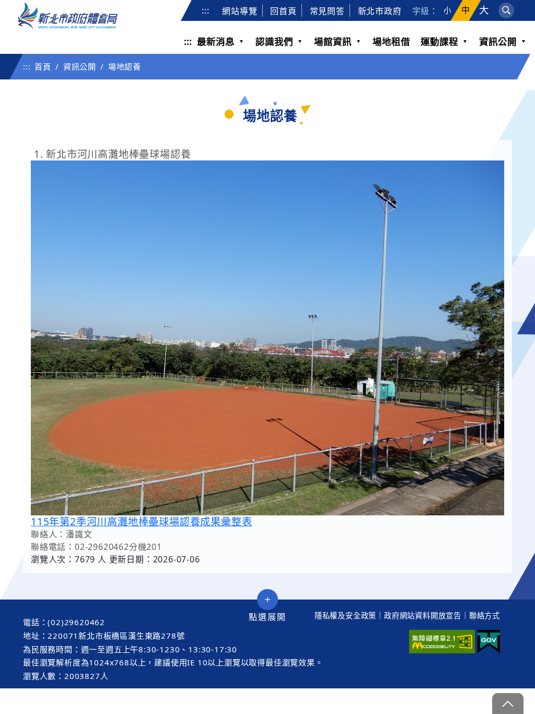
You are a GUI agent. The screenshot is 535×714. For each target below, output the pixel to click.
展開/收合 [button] (267, 599)
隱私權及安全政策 (345, 615)
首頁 (42, 66)
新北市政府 (380, 11)
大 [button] (484, 10)
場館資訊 (333, 41)
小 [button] (447, 10)
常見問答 (327, 11)
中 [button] (465, 10)
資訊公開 (498, 41)
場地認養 (124, 66)
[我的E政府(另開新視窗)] (489, 641)
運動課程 (439, 41)
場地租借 (391, 41)
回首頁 (283, 11)
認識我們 (274, 41)
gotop (508, 703)
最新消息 (216, 41)
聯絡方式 (484, 615)
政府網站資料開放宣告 (422, 615)
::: (205, 10)
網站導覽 (239, 11)
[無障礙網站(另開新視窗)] (442, 641)
